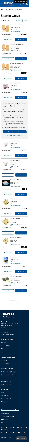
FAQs (2, 392)
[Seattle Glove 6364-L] (6, 241)
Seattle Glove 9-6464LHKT (17, 25)
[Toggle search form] (23, 3)
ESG (2, 349)
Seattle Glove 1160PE (15, 83)
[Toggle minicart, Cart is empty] (26, 3)
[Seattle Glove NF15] (6, 144)
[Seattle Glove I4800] (6, 260)
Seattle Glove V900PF (15, 179)
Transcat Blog (5, 396)
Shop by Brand (9, 9)
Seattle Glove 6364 (15, 199)
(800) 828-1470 (5, 332)
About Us (3, 343)
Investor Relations (6, 346)
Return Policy (4, 378)
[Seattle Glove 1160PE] (6, 86)
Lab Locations (5, 363)
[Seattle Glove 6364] (6, 202)
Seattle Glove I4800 (15, 257)
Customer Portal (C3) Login (8, 372)
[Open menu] (1, 3)
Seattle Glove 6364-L (15, 237)
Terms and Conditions (7, 399)
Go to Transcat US (6, 405)
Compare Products (16, 31)
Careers (3, 352)
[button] (18, 20)
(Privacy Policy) (22, 433)
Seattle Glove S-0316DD (16, 276)
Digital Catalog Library (7, 381)
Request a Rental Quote (14, 132)
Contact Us (4, 360)
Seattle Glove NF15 (15, 141)
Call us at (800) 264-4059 (14, 136)
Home (2, 9)
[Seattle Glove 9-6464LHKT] (6, 28)
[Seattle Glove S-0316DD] (6, 279)
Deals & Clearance (6, 384)
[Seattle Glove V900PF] (6, 183)
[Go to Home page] (9, 4)
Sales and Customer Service (8, 375)
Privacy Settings (5, 402)
